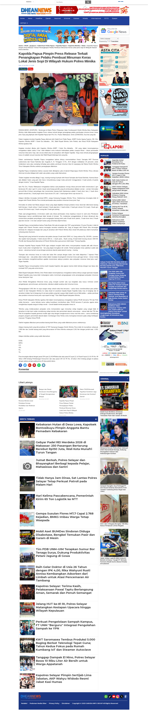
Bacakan (24, 69)
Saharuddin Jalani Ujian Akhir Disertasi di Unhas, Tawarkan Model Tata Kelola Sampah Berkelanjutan (113, 204)
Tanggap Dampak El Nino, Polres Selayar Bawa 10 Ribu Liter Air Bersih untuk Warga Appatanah (65, 661)
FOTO (106, 18)
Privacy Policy (54, 703)
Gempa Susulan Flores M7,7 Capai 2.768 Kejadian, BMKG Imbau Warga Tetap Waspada (64, 517)
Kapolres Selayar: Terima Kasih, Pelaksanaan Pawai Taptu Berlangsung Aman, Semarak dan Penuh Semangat (64, 589)
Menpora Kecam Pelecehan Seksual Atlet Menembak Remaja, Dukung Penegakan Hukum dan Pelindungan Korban (114, 450)
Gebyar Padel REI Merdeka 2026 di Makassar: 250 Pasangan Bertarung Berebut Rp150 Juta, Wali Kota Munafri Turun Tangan (64, 447)
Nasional (57, 18)
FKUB (26, 46)
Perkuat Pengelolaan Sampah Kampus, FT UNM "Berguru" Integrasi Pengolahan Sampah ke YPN (65, 625)
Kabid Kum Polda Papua (46, 46)
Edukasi (76, 18)
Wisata (85, 18)
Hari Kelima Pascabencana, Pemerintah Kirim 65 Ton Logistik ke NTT (65, 497)
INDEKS (28, 2)
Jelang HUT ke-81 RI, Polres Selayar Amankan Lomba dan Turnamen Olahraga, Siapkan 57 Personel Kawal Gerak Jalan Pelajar (113, 211)
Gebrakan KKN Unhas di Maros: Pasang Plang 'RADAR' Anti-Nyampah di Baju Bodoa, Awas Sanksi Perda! (113, 197)
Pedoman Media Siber (38, 703)
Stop (31, 69)
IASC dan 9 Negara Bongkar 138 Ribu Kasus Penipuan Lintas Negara (114, 525)
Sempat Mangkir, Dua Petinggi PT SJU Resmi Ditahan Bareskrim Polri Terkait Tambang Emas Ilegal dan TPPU (113, 488)
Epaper (114, 18)
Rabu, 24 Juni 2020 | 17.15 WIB (26, 65)
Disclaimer (66, 703)
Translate (114, 41)
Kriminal (67, 18)
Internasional (96, 18)
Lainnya (23, 23)
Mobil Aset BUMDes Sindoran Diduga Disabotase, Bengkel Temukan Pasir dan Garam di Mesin (65, 535)
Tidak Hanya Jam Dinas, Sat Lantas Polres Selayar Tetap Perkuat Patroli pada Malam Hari (66, 481)
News (30, 18)
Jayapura (32, 46)
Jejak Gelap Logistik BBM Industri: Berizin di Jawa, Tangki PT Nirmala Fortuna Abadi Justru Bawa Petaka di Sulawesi (113, 561)
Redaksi (24, 703)
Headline (39, 18)
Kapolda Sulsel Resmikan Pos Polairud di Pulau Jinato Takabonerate (120, 162)
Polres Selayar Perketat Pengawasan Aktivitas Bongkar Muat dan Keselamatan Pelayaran (114, 217)
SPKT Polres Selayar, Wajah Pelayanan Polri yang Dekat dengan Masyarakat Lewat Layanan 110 (120, 190)
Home (22, 18)
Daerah (48, 18)
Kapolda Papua (61, 46)
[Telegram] (43, 365)
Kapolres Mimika (74, 46)
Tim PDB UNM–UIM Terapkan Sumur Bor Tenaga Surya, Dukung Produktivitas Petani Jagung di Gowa (65, 552)
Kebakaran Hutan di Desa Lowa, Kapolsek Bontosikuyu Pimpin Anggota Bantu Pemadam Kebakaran (66, 428)
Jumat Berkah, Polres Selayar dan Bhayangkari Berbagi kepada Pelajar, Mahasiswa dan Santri (63, 463)
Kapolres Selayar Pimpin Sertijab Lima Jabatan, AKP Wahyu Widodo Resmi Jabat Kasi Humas (63, 678)
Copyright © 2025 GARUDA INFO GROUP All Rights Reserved (95, 703)
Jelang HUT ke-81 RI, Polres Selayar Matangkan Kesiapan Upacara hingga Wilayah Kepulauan (63, 607)
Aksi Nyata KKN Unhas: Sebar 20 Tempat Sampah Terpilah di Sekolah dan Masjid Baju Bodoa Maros (118, 285)
